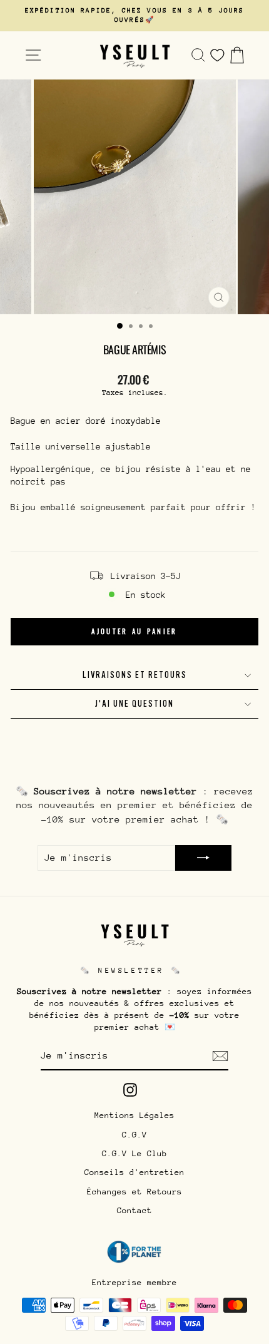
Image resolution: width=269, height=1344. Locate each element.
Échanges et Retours (134, 1191)
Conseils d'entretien (134, 1172)
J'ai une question (134, 704)
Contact (134, 1210)
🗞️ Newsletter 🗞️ (131, 971)
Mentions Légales (134, 1115)
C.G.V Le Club (134, 1153)
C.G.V (134, 1134)
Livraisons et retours (135, 675)
